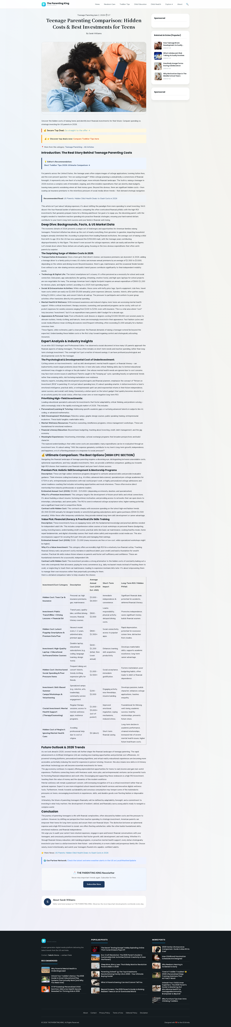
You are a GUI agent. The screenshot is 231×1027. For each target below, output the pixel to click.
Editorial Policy (131, 1013)
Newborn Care (109, 4)
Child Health (156, 4)
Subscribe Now (94, 884)
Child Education (140, 4)
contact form (66, 955)
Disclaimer (144, 1013)
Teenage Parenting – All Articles (79, 147)
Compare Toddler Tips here (86, 139)
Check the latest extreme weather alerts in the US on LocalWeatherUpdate (101, 860)
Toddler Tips (125, 4)
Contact (93, 1013)
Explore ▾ (169, 4)
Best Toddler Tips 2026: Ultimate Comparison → (67, 165)
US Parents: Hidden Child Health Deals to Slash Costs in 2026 (90, 198)
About (179, 4)
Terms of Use (118, 1013)
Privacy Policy (104, 1013)
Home (97, 4)
